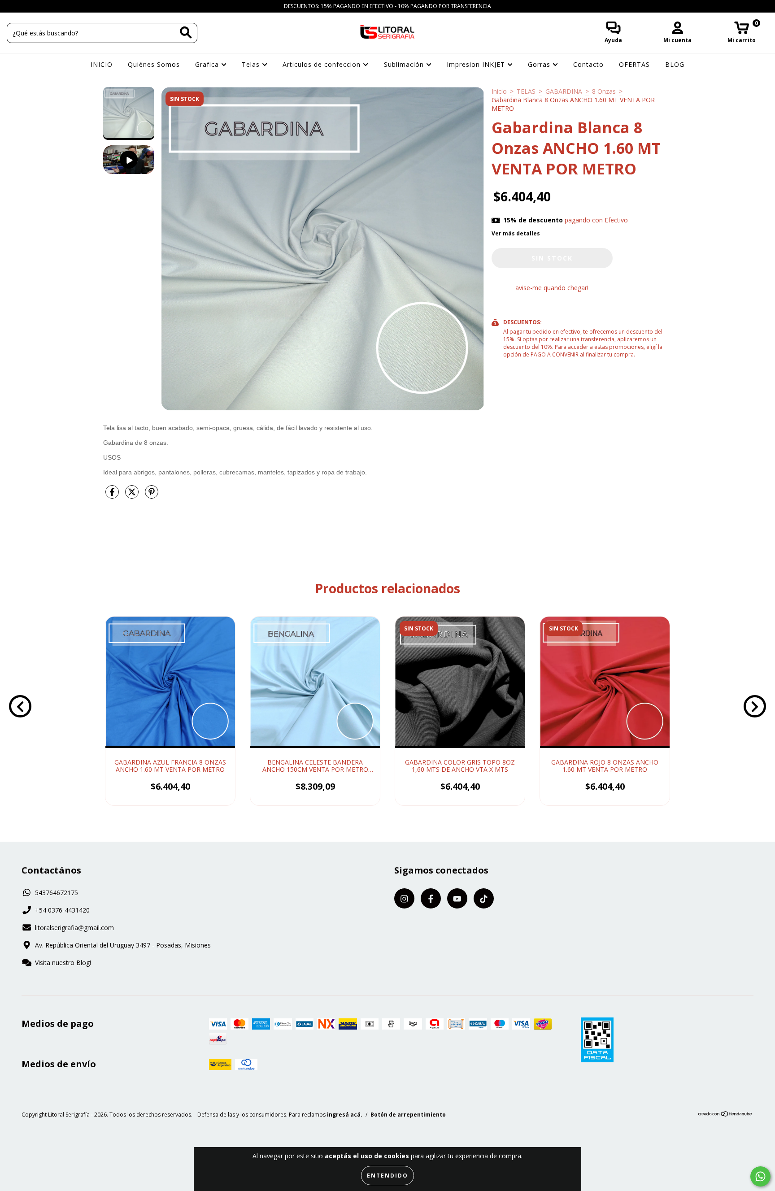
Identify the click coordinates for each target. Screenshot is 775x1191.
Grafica (208, 64)
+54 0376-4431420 (62, 910)
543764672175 (56, 892)
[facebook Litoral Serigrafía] (27, 6)
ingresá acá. (344, 1114)
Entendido (387, 1175)
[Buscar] (185, 32)
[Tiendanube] (725, 1115)
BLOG (674, 64)
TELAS (526, 91)
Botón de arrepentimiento (408, 1114)
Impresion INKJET (477, 64)
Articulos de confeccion (323, 64)
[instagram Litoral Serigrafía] (13, 6)
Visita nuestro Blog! (63, 962)
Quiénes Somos (154, 64)
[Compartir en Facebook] (113, 495)
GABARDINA (563, 91)
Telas (252, 64)
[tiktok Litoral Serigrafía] (53, 6)
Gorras (540, 64)
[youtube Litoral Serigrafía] (41, 6)
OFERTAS (634, 64)
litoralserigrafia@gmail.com (74, 927)
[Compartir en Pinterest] (151, 495)
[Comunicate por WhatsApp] (760, 1176)
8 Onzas (604, 91)
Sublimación (405, 64)
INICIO (102, 64)
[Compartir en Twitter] (132, 495)
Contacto (588, 64)
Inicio (499, 91)
